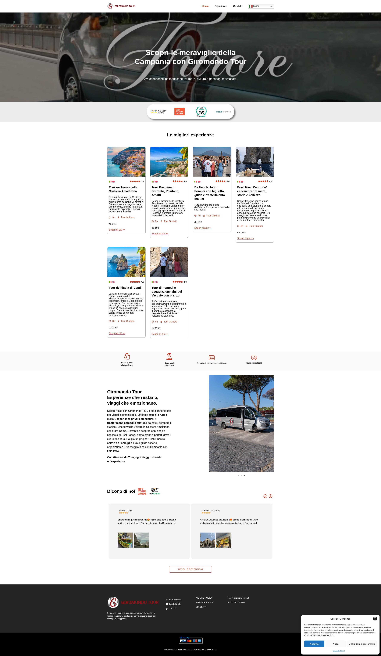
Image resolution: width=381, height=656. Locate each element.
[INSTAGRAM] (166, 599)
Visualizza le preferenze (362, 643)
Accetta (314, 643)
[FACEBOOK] (166, 604)
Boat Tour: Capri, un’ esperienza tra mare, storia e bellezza (252, 191)
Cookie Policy (339, 651)
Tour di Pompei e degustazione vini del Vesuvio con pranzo (167, 291)
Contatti (237, 6)
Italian (256, 6)
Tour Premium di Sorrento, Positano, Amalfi (165, 191)
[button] (375, 618)
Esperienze (221, 6)
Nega (336, 643)
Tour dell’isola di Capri (125, 287)
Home (205, 6)
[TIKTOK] (166, 608)
